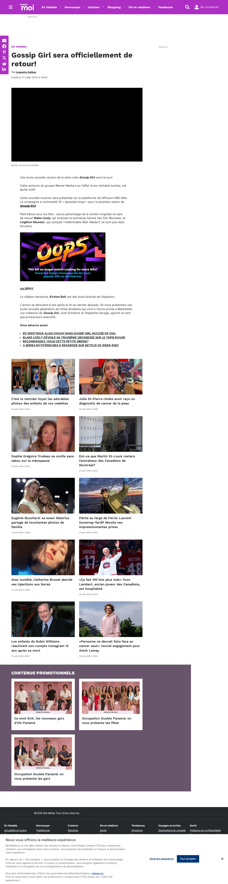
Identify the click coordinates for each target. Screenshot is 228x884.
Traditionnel (43, 830)
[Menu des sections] (10, 7)
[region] (114, 859)
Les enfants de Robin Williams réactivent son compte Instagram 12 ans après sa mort (40, 645)
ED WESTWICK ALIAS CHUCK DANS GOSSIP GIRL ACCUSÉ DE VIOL (69, 333)
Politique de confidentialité (205, 830)
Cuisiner (94, 7)
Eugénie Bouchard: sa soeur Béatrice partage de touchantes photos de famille (40, 522)
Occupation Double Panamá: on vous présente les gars (39, 776)
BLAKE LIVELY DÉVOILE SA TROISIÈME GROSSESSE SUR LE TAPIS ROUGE (74, 337)
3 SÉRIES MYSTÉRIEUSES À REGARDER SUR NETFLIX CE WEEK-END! (71, 345)
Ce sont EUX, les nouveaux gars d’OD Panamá (39, 720)
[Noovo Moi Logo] (27, 7)
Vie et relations (139, 7)
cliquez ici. (98, 873)
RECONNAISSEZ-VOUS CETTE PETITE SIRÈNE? (56, 341)
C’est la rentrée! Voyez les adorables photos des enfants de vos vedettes (40, 401)
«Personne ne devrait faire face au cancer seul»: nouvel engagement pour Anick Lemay (109, 645)
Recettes (73, 830)
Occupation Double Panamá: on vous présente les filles (106, 720)
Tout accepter (188, 858)
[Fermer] (222, 859)
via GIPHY (26, 288)
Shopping (114, 7)
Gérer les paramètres (162, 858)
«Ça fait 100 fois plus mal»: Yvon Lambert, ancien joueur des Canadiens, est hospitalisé (109, 584)
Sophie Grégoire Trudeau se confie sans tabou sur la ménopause (42, 458)
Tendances (165, 7)
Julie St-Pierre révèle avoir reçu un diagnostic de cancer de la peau (107, 401)
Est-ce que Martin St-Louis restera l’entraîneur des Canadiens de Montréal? (107, 460)
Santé (103, 830)
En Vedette (49, 7)
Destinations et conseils (172, 830)
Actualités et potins (15, 830)
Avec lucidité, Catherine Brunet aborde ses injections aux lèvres (41, 582)
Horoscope (72, 7)
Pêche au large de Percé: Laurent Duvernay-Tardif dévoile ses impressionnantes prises (105, 522)
